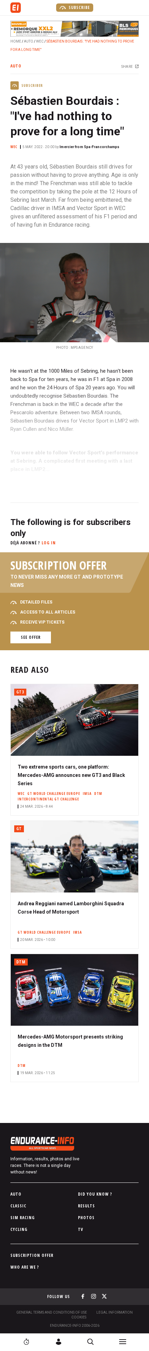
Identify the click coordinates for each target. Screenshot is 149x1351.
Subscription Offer (31, 1255)
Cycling (18, 1229)
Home (15, 41)
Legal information (114, 1312)
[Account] (58, 1341)
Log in (49, 543)
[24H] (26, 1341)
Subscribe (78, 7)
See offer (31, 637)
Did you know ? (95, 1194)
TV (80, 1229)
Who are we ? (24, 1267)
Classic (18, 1206)
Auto (28, 41)
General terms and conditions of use (51, 1312)
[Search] (90, 1341)
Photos (86, 1218)
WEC (40, 41)
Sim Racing (22, 1218)
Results (86, 1206)
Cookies (78, 1317)
